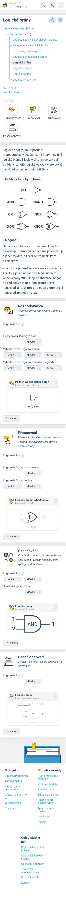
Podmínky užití (30, 877)
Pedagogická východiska (12, 788)
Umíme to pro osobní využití (46, 801)
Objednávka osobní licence (32, 849)
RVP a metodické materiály (48, 777)
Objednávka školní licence (31, 857)
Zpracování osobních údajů (30, 871)
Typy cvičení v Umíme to (46, 810)
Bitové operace (22, 73)
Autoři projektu (13, 781)
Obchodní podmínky (33, 863)
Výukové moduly (47, 784)
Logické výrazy (17, 34)
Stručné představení (16, 775)
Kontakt (25, 882)
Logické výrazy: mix (24, 79)
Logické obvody (22, 68)
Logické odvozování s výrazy (30, 56)
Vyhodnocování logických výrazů (32, 45)
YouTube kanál (13, 803)
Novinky (9, 808)
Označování (54, 118)
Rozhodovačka (12, 118)
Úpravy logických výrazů (27, 51)
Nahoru (14, 418)
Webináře (43, 816)
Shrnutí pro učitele (48, 794)
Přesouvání (33, 118)
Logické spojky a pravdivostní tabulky (35, 39)
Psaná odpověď (12, 136)
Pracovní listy (46, 789)
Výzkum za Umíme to (16, 796)
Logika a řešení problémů (19, 28)
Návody (42, 821)
